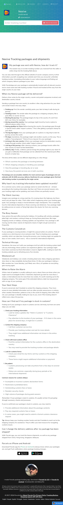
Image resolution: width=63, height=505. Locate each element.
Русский (57, 499)
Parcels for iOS (44, 480)
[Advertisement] (31, 43)
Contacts (46, 4)
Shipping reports (27, 497)
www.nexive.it (25, 17)
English (4, 499)
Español (14, 499)
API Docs (39, 497)
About (25, 495)
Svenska (38, 499)
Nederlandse (31, 499)
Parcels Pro (21, 4)
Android (30, 447)
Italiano (43, 499)
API (34, 497)
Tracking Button (52, 495)
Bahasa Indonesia (50, 499)
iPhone (22, 447)
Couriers (32, 4)
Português (19, 499)
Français (9, 499)
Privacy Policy (41, 495)
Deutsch (25, 499)
